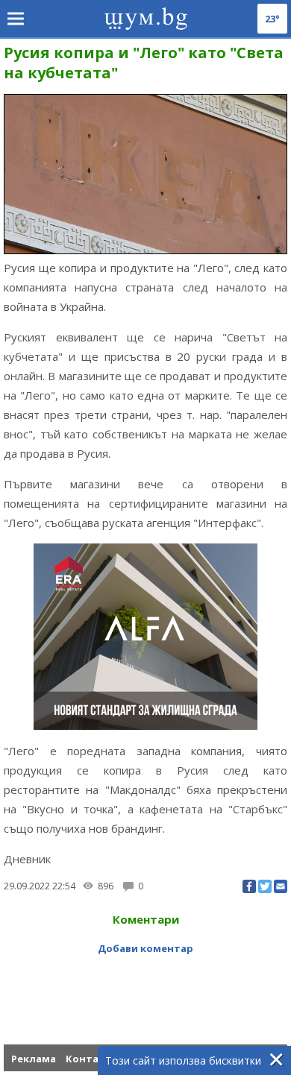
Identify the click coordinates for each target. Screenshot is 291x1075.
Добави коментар (145, 948)
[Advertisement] (147, 988)
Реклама (33, 1058)
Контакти (92, 1058)
